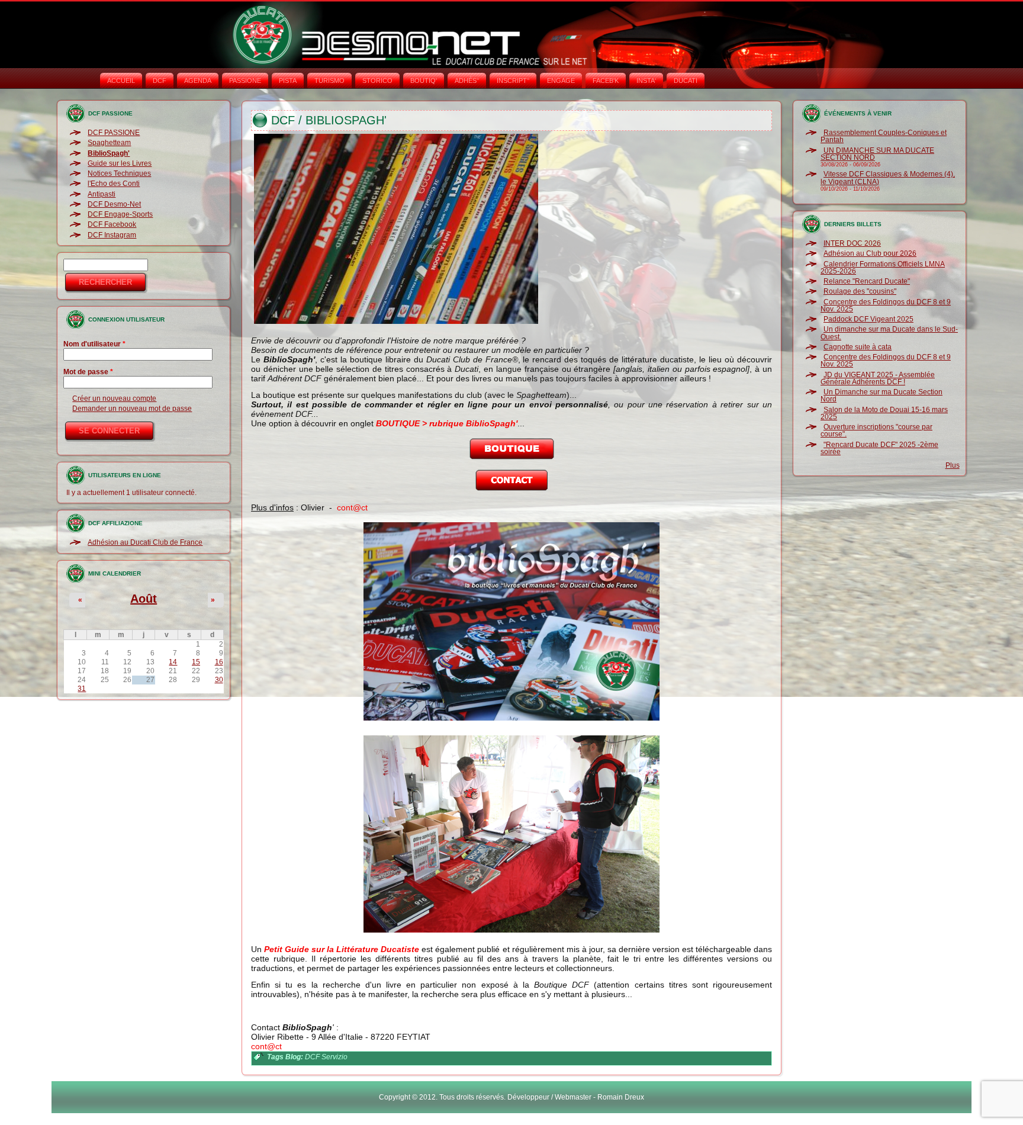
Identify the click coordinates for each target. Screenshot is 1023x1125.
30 (219, 680)
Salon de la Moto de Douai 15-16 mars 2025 (884, 413)
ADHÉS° (467, 80)
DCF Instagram (112, 235)
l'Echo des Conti (114, 183)
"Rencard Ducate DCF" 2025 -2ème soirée (879, 448)
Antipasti (101, 194)
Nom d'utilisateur (94, 344)
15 (196, 662)
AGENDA (197, 80)
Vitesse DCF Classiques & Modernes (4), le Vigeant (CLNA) (888, 177)
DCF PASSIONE (114, 132)
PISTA (288, 80)
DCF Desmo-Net (114, 204)
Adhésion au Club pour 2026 (869, 253)
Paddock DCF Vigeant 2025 (868, 319)
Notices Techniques (119, 173)
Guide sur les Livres (120, 163)
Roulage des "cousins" (859, 291)
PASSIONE (245, 80)
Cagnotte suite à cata (857, 347)
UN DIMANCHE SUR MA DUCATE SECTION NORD (877, 154)
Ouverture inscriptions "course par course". (876, 430)
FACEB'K (606, 80)
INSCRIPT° (513, 80)
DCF (159, 80)
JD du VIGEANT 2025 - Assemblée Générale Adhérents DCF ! (878, 378)
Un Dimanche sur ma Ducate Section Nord (881, 395)
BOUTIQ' (423, 80)
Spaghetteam (109, 143)
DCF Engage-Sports (120, 214)
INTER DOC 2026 (852, 243)
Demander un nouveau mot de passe (132, 408)
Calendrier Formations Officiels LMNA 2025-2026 (883, 267)
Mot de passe (88, 372)
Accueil (121, 80)
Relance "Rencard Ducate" (866, 281)
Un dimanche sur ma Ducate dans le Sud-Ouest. (889, 332)
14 (173, 662)
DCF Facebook (112, 224)
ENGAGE (561, 80)
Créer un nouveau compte (114, 398)
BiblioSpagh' (109, 153)
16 (219, 662)
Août (143, 598)
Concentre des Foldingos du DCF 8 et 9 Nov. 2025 (886, 305)
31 (82, 688)
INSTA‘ (646, 80)
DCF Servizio (326, 1057)
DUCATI (685, 80)
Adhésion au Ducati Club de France (145, 542)
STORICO (377, 80)
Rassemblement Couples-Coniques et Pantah (884, 136)
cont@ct (352, 507)
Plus (952, 465)
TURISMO (329, 80)
